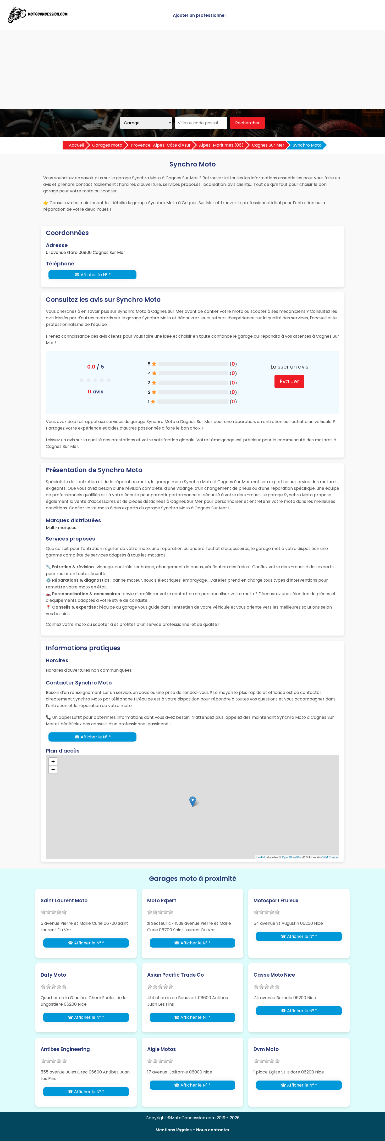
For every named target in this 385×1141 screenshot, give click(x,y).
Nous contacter (213, 1130)
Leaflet (260, 857)
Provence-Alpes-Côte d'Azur (161, 145)
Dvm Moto (266, 1049)
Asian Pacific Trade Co (175, 974)
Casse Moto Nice (274, 974)
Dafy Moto (53, 974)
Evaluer (289, 381)
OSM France (329, 857)
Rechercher (247, 123)
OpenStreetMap (292, 857)
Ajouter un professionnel (199, 15)
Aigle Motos (161, 1049)
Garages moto (107, 145)
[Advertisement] (192, 69)
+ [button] (53, 761)
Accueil (76, 145)
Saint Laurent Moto (64, 900)
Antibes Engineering (65, 1049)
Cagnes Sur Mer (268, 145)
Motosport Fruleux (276, 900)
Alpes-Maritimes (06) (221, 145)
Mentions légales (174, 1130)
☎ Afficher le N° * (92, 275)
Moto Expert (161, 900)
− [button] (53, 769)
